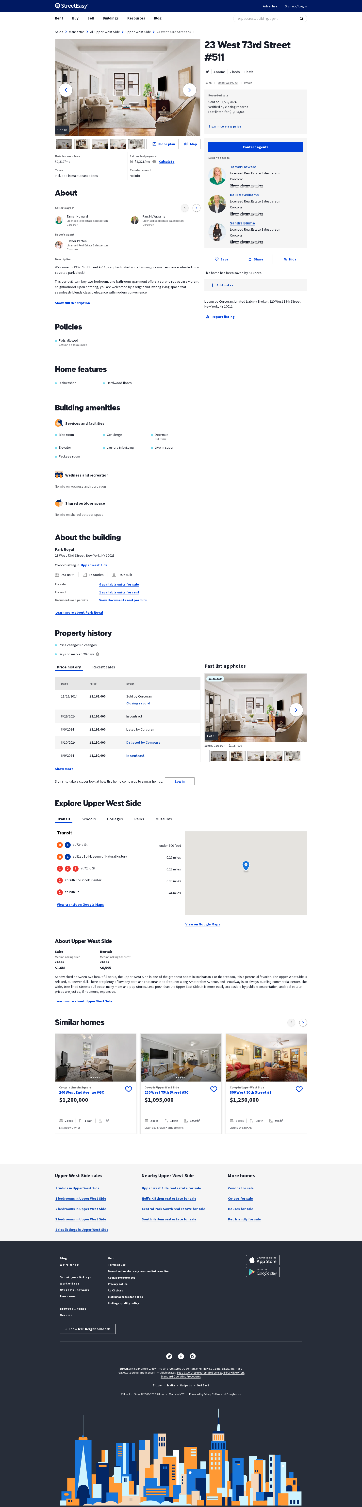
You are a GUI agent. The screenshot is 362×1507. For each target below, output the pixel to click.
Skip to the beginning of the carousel (181, 1139)
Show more (64, 769)
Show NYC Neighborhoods (88, 1329)
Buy (75, 18)
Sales (59, 32)
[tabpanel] (127, 724)
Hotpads (186, 1385)
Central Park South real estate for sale (173, 1209)
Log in (180, 781)
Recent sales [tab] (103, 666)
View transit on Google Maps (80, 904)
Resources (136, 18)
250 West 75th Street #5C (167, 1092)
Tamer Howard (243, 166)
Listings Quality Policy (123, 1303)
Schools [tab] (89, 818)
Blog (158, 18)
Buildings (110, 18)
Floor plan (166, 144)
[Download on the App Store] (263, 1260)
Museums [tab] (163, 818)
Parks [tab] (139, 818)
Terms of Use (117, 1265)
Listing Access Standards (125, 1297)
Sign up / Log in (296, 6)
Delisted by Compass (143, 742)
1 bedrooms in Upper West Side (80, 1198)
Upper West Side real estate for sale (171, 1188)
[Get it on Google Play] (263, 1272)
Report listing (223, 316)
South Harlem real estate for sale (169, 1219)
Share (258, 259)
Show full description (72, 303)
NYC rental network (74, 1290)
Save (224, 259)
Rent (59, 18)
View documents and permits (123, 600)
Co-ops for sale (240, 1198)
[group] (95, 1083)
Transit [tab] (63, 818)
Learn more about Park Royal (79, 612)
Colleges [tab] (115, 818)
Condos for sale (241, 1188)
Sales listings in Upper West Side (81, 1229)
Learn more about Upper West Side (83, 1001)
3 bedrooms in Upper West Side (80, 1219)
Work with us (69, 1283)
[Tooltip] (97, 654)
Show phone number (246, 185)
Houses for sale (240, 1209)
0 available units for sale (119, 584)
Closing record (138, 703)
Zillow (157, 1385)
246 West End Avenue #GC (81, 1092)
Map (193, 144)
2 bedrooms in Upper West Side (80, 1209)
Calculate (166, 161)
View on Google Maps (202, 924)
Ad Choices (115, 1290)
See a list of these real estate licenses (199, 1372)
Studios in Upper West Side (77, 1188)
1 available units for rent (119, 592)
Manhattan (76, 32)
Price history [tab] (69, 666)
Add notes (224, 285)
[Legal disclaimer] (154, 162)
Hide (292, 259)
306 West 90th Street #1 (250, 1092)
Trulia (170, 1385)
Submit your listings (75, 1277)
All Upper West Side (105, 32)
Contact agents (255, 147)
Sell (90, 18)
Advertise (270, 6)
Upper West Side (138, 32)
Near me (66, 1315)
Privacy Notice (118, 1284)
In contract (135, 755)
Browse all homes (73, 1308)
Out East (203, 1385)
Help (111, 1258)
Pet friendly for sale (244, 1219)
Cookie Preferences (121, 1277)
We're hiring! (70, 1265)
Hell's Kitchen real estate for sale (169, 1198)
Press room (68, 1296)
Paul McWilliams (244, 194)
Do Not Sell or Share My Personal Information (138, 1271)
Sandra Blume (242, 223)
